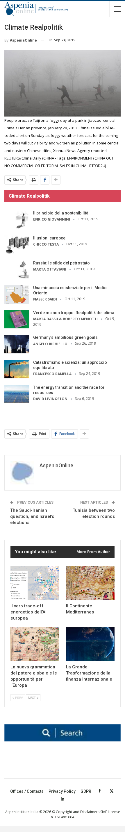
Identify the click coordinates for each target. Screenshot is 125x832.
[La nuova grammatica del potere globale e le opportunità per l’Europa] (34, 644)
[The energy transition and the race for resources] (16, 394)
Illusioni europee (49, 238)
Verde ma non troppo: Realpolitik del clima (73, 312)
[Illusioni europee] (16, 244)
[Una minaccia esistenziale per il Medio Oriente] (16, 294)
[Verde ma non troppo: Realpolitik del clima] (16, 319)
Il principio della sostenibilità (60, 213)
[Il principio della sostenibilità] (16, 219)
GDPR (86, 791)
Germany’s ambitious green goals (65, 337)
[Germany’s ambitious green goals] (16, 344)
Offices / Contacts (27, 791)
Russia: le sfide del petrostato (61, 263)
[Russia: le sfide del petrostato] (16, 269)
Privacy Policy (62, 791)
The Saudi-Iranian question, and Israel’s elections (32, 516)
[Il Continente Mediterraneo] (90, 583)
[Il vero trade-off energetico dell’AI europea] (34, 583)
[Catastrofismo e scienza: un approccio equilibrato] (16, 369)
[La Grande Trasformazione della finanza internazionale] (90, 644)
